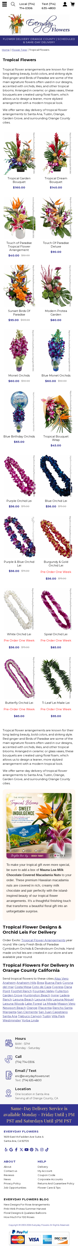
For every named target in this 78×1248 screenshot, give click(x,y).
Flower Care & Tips (49, 1187)
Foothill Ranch (21, 991)
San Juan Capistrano (53, 1012)
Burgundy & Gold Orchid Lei (56, 567)
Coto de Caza (41, 987)
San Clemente (27, 1012)
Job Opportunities (15, 1187)
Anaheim (9, 983)
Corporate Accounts (50, 1179)
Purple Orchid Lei (19, 501)
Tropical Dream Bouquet (56, 180)
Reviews (9, 1175)
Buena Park (53, 983)
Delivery (43, 1166)
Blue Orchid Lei (56, 501)
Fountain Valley (44, 991)
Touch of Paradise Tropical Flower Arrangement (19, 246)
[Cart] (13, 4)
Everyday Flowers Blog (26, 1199)
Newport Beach (14, 1008)
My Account (45, 1170)
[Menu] (4, 4)
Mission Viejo (66, 1003)
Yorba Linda (30, 1020)
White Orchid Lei (19, 637)
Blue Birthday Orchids (19, 436)
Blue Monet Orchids (55, 375)
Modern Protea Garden (56, 312)
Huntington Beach (36, 995)
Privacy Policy (12, 1183)
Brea (40, 983)
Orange (32, 1008)
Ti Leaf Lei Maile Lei (56, 706)
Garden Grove (13, 995)
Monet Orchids (19, 375)
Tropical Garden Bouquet (19, 180)
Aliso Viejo (61, 978)
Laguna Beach (23, 999)
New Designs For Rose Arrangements (27, 1204)
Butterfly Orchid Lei (19, 706)
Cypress (57, 987)
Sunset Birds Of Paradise (19, 312)
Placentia (45, 1008)
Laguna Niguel (63, 999)
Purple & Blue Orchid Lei (19, 563)
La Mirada (50, 1003)
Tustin (46, 1016)
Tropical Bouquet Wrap (56, 438)
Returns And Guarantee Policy (56, 1183)
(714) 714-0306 (24, 1062)
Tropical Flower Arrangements (43, 940)
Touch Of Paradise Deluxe (56, 244)
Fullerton (62, 991)
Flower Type (19, 50)
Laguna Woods (13, 1003)
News (7, 1179)
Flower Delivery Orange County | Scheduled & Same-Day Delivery (39, 40)
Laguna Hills (43, 999)
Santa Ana (10, 1016)
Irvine (55, 995)
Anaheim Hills (26, 983)
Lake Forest (33, 1003)
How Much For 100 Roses (19, 1217)
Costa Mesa (23, 987)
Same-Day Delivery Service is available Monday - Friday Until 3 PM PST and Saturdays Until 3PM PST (39, 1114)
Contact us (10, 1170)
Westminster (12, 1020)
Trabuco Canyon (30, 1016)
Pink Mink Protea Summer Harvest (25, 1208)
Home (6, 50)
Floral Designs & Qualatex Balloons (25, 1212)
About (7, 1166)
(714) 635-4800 (32, 1080)
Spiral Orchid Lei (56, 637)
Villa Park (58, 1016)
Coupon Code (46, 1175)
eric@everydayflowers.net (32, 1076)
